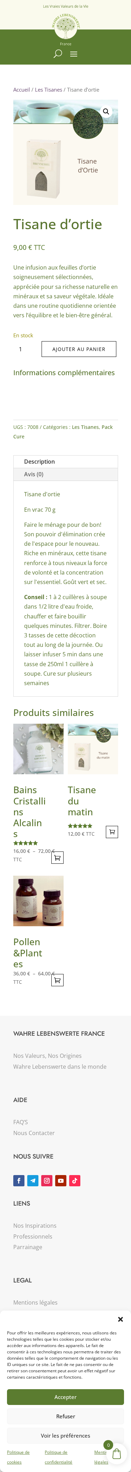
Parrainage (27, 1247)
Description (39, 461)
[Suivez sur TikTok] (74, 1180)
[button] (120, 1319)
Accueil (21, 89)
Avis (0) (33, 474)
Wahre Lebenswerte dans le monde (60, 1066)
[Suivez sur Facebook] (18, 1180)
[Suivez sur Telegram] (32, 1180)
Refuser (65, 1416)
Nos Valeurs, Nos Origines (47, 1056)
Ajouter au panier (78, 349)
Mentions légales (35, 1302)
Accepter (65, 1396)
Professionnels (32, 1236)
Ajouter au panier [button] (112, 832)
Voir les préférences (65, 1435)
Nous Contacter (34, 1133)
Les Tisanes (48, 89)
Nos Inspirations (35, 1225)
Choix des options (57, 857)
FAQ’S (20, 1122)
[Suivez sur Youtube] (60, 1180)
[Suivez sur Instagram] (46, 1180)
